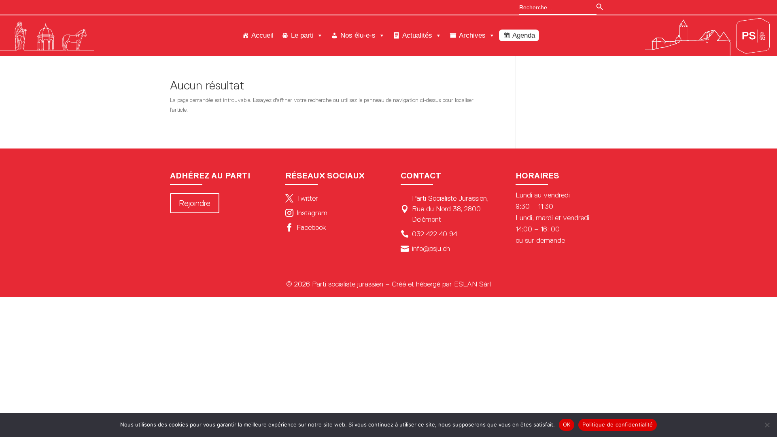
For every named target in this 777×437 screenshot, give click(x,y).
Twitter (301, 198)
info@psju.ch (425, 248)
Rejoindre (194, 203)
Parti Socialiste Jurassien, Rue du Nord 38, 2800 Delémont (444, 208)
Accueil (262, 35)
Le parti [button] (302, 35)
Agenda (523, 35)
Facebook (305, 227)
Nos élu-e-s (358, 35)
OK (567, 424)
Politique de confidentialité (617, 424)
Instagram (306, 213)
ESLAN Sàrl (472, 284)
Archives (472, 35)
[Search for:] (553, 7)
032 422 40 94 (429, 234)
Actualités (417, 35)
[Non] (767, 425)
